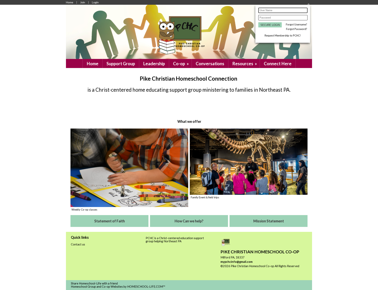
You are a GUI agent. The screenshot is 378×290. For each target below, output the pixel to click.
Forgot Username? (296, 24)
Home (92, 63)
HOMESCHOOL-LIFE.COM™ (146, 286)
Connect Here (278, 63)
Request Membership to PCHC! (283, 35)
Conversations (210, 63)
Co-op (181, 63)
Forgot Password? (296, 29)
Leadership (154, 63)
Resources (245, 63)
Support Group (121, 63)
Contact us (78, 244)
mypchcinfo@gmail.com (236, 261)
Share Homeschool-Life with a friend (94, 283)
